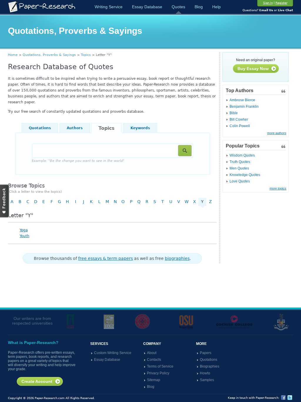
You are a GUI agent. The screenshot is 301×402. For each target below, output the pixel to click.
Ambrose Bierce (242, 100)
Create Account (36, 381)
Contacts (154, 360)
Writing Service (109, 6)
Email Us (266, 10)
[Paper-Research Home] (41, 7)
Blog (199, 6)
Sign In (268, 2)
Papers (205, 353)
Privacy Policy (158, 373)
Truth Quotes (240, 162)
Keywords (140, 128)
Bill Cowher (239, 119)
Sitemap (153, 380)
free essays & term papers (105, 258)
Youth (24, 236)
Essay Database (147, 6)
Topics (86, 55)
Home (13, 55)
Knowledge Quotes (245, 175)
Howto (205, 373)
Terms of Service (160, 366)
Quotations (40, 128)
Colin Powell (240, 126)
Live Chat (285, 10)
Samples (207, 380)
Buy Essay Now (253, 68)
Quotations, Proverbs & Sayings (49, 55)
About (151, 353)
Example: (78, 161)
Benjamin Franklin (244, 106)
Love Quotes (240, 181)
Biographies (209, 366)
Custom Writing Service (112, 353)
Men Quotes (239, 168)
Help (216, 6)
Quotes (178, 6)
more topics (278, 188)
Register (281, 2)
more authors (276, 133)
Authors (75, 128)
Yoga (24, 230)
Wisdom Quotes (242, 155)
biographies (177, 258)
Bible (234, 113)
